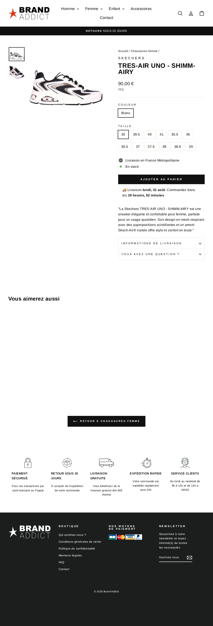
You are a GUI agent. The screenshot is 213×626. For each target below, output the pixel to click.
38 (164, 146)
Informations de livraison (151, 243)
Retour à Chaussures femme (109, 421)
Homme (68, 9)
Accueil (123, 51)
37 (138, 146)
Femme (92, 9)
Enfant (115, 9)
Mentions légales (70, 555)
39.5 (136, 134)
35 (123, 134)
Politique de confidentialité (77, 548)
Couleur (127, 104)
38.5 (177, 146)
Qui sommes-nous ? (72, 534)
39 (191, 146)
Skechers (131, 58)
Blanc (125, 113)
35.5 (174, 134)
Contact (106, 18)
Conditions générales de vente (80, 541)
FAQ (61, 562)
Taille (125, 126)
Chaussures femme (144, 51)
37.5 (151, 146)
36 (188, 134)
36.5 (124, 146)
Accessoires (141, 9)
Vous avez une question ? (150, 254)
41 (161, 134)
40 (150, 134)
